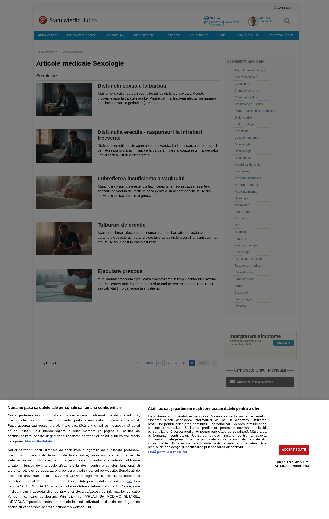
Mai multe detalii (38, 441)
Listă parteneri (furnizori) (169, 452)
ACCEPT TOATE (294, 449)
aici (129, 481)
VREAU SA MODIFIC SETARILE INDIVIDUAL (292, 464)
